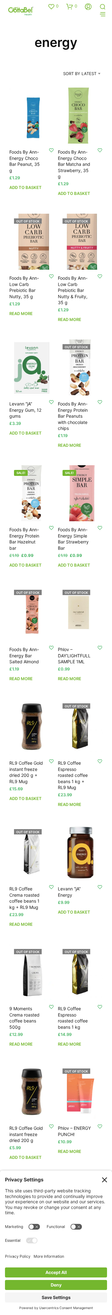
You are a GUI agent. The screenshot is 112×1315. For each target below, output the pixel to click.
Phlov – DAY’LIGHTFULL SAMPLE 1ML (74, 655)
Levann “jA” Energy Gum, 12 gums (25, 410)
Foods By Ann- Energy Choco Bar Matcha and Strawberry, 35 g (74, 164)
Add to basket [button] (25, 187)
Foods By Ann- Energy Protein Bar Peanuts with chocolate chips (73, 416)
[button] (53, 6)
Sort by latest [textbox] (79, 73)
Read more (21, 313)
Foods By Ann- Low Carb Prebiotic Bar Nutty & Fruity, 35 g (72, 290)
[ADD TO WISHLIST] (51, 150)
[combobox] (75, 73)
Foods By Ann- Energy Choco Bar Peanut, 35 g (24, 161)
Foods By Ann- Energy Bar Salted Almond (24, 655)
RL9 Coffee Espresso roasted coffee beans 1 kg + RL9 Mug (73, 775)
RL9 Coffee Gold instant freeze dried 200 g (26, 1134)
